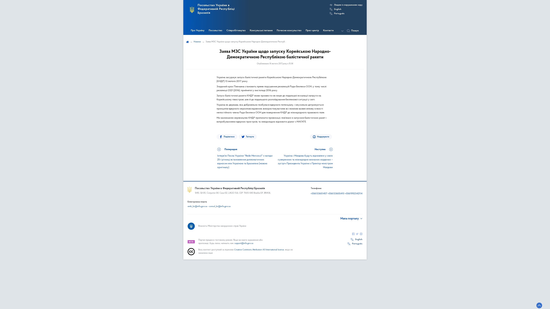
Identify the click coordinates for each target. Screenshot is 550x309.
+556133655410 (336, 193)
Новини (197, 42)
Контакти (328, 30)
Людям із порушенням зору (348, 5)
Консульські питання (261, 30)
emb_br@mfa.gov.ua (197, 206)
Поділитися (229, 137)
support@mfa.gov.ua (243, 243)
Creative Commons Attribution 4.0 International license (259, 250)
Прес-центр (312, 30)
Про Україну (198, 30)
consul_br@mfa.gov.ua (219, 206)
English (337, 9)
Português (339, 13)
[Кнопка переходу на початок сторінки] (539, 305)
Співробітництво (236, 30)
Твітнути (250, 137)
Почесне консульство (289, 30)
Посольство (215, 30)
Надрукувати (323, 137)
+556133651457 (319, 193)
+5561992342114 (353, 193)
